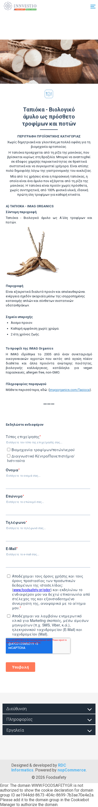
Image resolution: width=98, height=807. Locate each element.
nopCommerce (72, 770)
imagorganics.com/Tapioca (70, 390)
